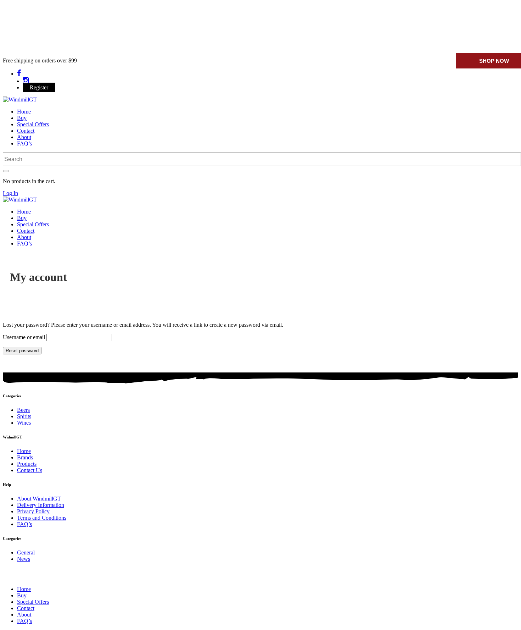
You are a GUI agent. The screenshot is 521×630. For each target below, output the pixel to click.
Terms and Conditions (41, 518)
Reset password (22, 350)
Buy (22, 118)
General (26, 552)
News (23, 559)
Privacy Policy (33, 511)
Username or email (24, 337)
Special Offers (33, 124)
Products (27, 464)
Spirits (24, 416)
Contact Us (29, 470)
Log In (10, 193)
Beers (23, 410)
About (24, 137)
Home (24, 112)
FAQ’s (24, 143)
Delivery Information (40, 505)
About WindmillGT (39, 499)
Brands (25, 457)
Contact (25, 131)
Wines (24, 423)
